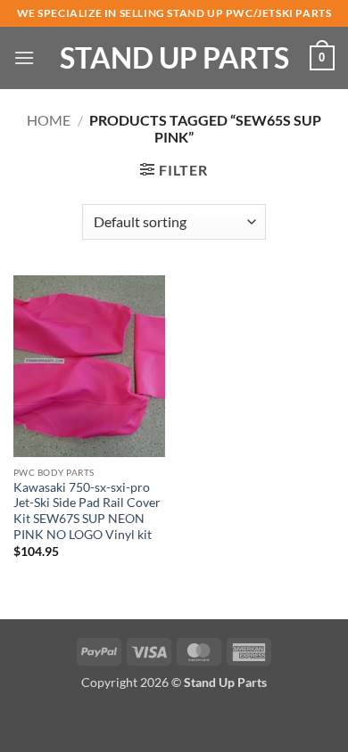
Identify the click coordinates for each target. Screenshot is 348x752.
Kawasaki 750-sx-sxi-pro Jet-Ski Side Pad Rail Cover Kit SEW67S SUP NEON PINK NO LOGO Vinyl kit (87, 511)
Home (48, 119)
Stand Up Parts (174, 58)
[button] (24, 57)
